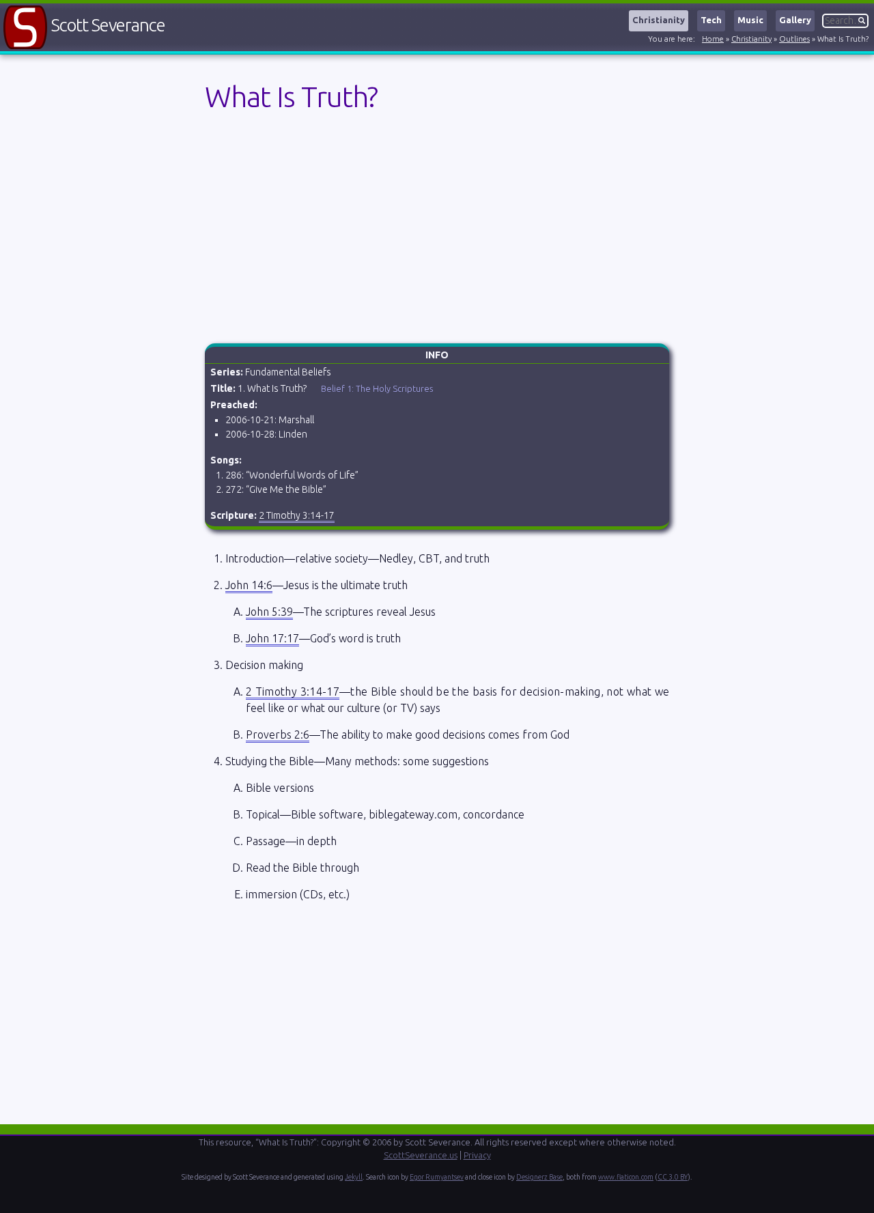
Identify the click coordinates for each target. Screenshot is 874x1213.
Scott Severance (108, 25)
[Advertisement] (437, 1011)
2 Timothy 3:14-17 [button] (297, 515)
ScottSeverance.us (420, 1155)
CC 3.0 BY (673, 1177)
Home (713, 39)
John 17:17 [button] (272, 638)
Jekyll (354, 1177)
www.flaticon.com (625, 1177)
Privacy (477, 1155)
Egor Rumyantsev (437, 1177)
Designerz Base (539, 1177)
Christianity (658, 20)
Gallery (795, 20)
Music (750, 20)
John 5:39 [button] (269, 611)
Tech (711, 20)
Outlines (794, 39)
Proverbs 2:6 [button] (277, 734)
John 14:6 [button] (248, 585)
